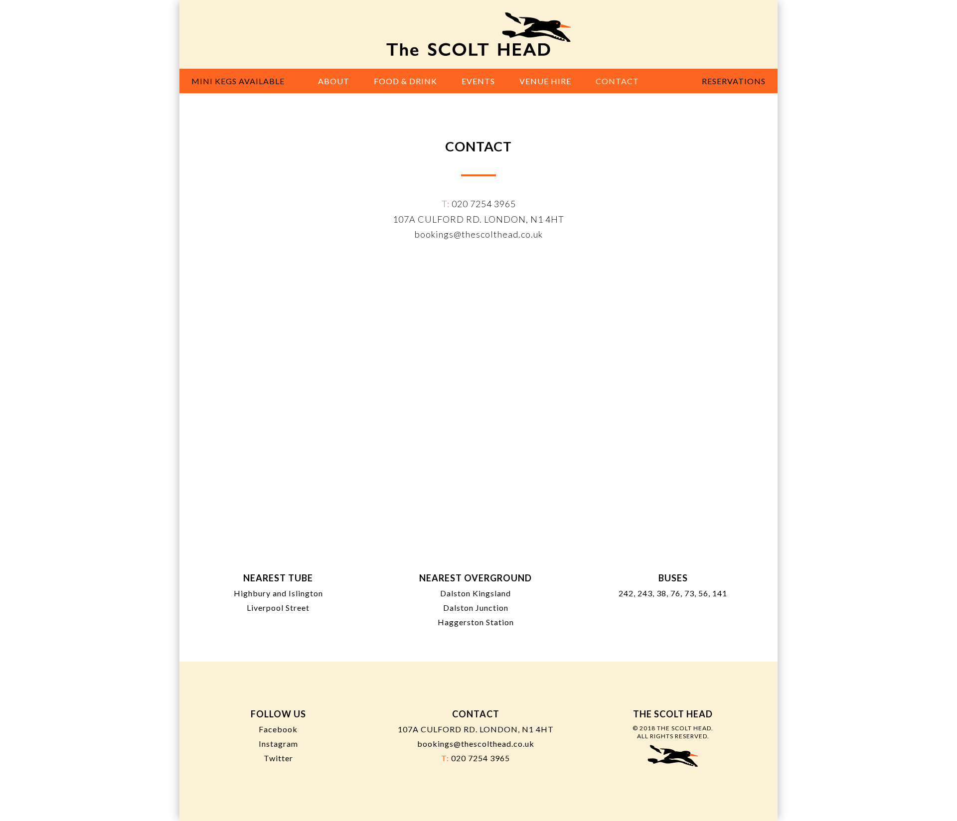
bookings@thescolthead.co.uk (479, 234)
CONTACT (617, 81)
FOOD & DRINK (405, 81)
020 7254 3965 (484, 203)
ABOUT (333, 81)
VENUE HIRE (545, 81)
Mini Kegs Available (238, 81)
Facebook (278, 729)
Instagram (278, 743)
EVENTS (478, 81)
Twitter (278, 758)
